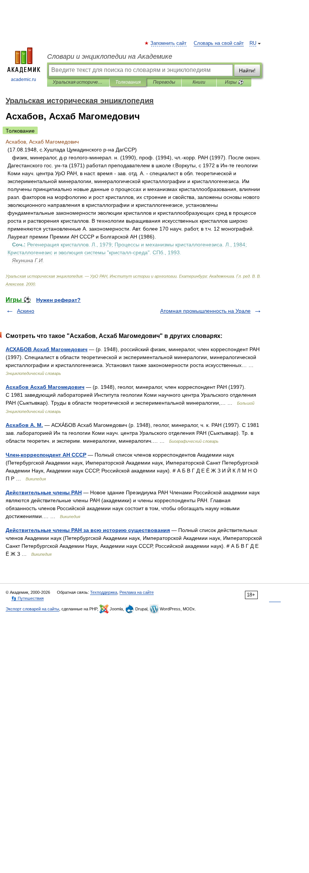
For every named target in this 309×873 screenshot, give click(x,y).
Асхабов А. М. (24, 425)
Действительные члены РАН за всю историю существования (88, 530)
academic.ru (23, 79)
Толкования (128, 82)
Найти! (247, 70)
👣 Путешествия (27, 598)
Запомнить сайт (169, 43)
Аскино (25, 311)
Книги (199, 82)
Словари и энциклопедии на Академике (109, 56)
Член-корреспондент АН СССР (46, 455)
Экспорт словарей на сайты (32, 609)
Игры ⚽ (234, 82)
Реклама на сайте (136, 592)
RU (252, 43)
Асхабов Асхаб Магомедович (45, 387)
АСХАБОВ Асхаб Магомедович (46, 349)
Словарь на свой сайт (219, 43)
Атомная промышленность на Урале (205, 311)
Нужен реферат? (58, 300)
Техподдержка (103, 592)
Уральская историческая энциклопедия (78, 82)
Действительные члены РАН (44, 492)
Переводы (164, 82)
